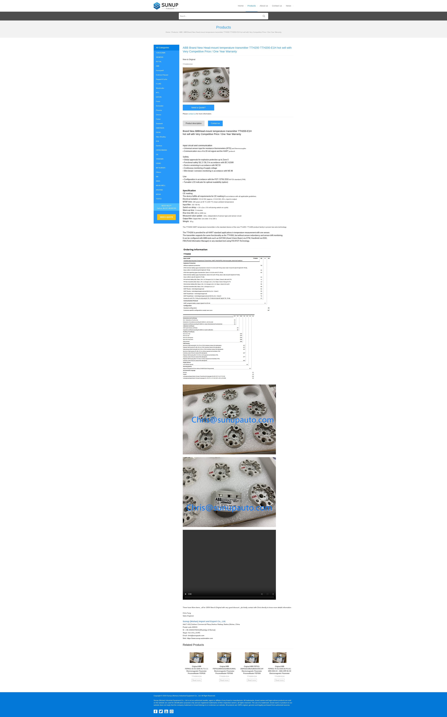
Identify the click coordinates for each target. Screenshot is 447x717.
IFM (157, 141)
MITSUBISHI (160, 168)
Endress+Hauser (162, 75)
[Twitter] (161, 711)
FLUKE (158, 84)
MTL (157, 92)
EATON (158, 97)
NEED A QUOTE (166, 217)
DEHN (158, 132)
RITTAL (159, 62)
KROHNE (159, 190)
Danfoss (159, 146)
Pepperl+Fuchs (161, 79)
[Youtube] (166, 711)
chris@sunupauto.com (196, 635)
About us (264, 6)
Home (241, 6)
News (288, 6)
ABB (180, 32)
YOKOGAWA (160, 53)
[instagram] (171, 711)
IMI (157, 177)
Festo (158, 101)
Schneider (159, 106)
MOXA (158, 194)
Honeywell (160, 70)
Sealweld (159, 123)
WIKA (158, 181)
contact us (192, 114)
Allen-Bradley (161, 137)
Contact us (277, 6)
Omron (158, 115)
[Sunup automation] (166, 6)
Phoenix (159, 110)
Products (251, 6)
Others (158, 172)
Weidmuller (160, 88)
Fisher (158, 119)
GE (157, 154)
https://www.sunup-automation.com (200, 638)
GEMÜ (158, 163)
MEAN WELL (161, 185)
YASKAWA (159, 159)
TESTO (158, 199)
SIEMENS (159, 57)
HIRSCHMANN (161, 150)
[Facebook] (155, 711)
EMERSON (160, 128)
